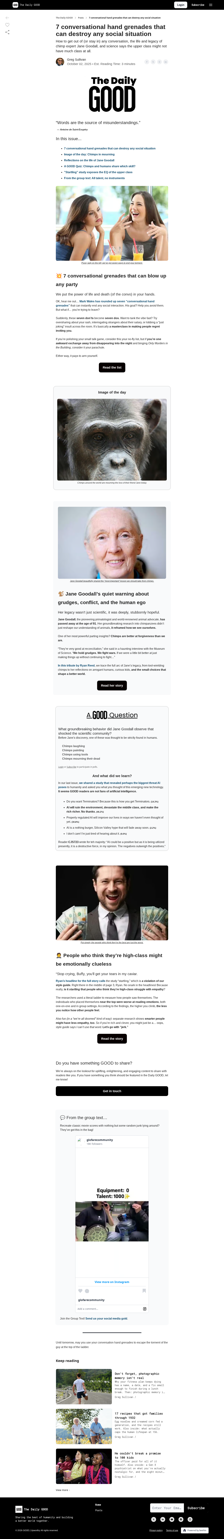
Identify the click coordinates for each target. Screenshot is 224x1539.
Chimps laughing (73, 746)
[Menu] (211, 4)
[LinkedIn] (163, 1519)
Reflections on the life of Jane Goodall (89, 160)
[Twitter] (154, 1519)
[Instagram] (190, 1519)
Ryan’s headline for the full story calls (80, 980)
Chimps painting (73, 750)
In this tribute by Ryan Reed (76, 665)
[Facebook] (181, 1519)
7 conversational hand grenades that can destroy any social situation (110, 148)
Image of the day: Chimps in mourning (89, 154)
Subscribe (198, 4)
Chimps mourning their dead (81, 758)
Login (180, 4)
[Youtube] (172, 1519)
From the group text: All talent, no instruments (94, 178)
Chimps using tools (75, 754)
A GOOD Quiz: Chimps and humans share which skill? (99, 166)
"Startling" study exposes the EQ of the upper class (98, 172)
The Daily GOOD (64, 17)
